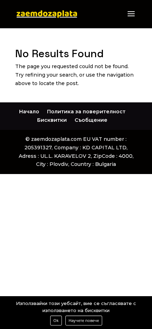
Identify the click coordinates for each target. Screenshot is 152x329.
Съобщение (91, 120)
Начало (29, 111)
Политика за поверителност (86, 111)
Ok (56, 320)
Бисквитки (52, 120)
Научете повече (84, 320)
